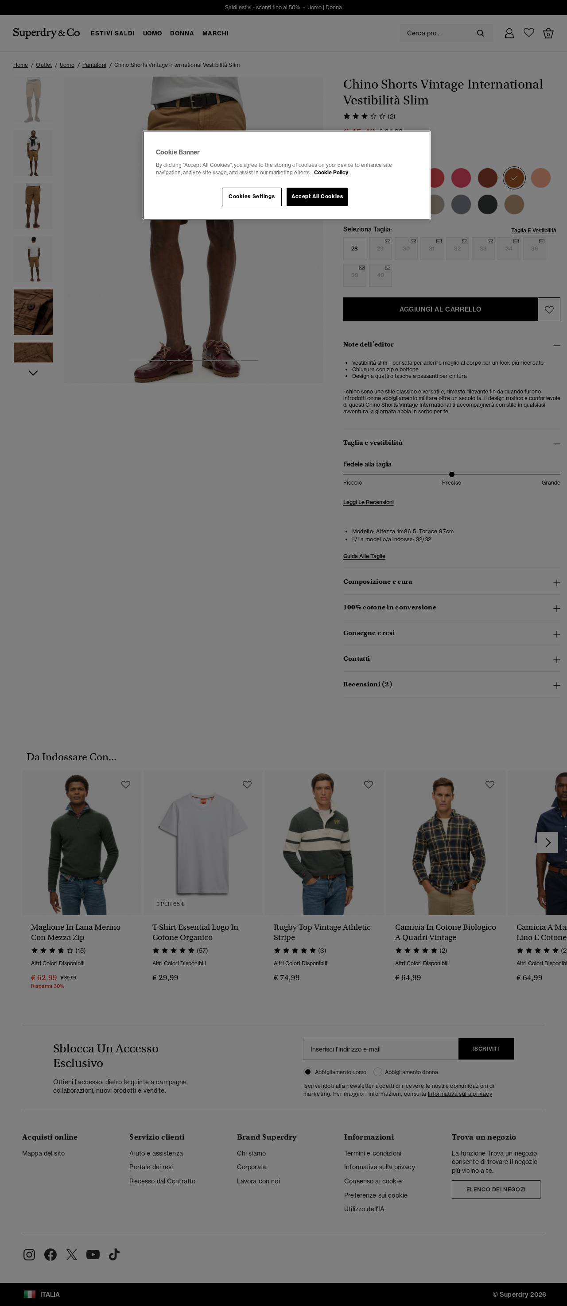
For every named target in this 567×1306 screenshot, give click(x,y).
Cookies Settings (252, 196)
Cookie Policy (331, 173)
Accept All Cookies (317, 196)
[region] (287, 175)
